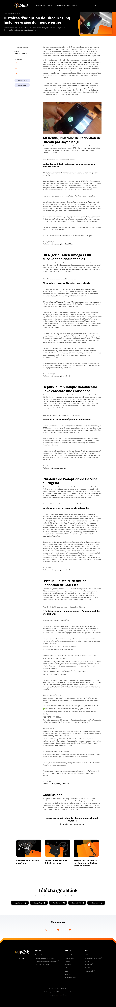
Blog (68, 5)
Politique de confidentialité (64, 992)
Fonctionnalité (69, 958)
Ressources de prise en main (44, 958)
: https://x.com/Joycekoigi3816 (61, 244)
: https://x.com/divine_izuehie (61, 570)
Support (74, 5)
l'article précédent (75, 401)
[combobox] (97, 5)
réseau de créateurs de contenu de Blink (77, 86)
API (66, 967)
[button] (40, 5)
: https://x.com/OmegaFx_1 (60, 376)
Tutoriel (67, 961)
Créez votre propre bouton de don (72, 824)
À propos (68, 964)
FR (95, 5)
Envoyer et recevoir (71, 955)
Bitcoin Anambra (49, 495)
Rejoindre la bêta (70, 977)
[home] (21, 5)
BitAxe (45, 591)
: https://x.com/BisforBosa (59, 784)
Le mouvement (87, 406)
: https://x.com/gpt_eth (58, 468)
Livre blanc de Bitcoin (42, 964)
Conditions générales (50, 992)
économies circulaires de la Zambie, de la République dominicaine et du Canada (72, 62)
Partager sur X (22, 85)
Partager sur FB (22, 80)
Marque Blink (39, 955)
